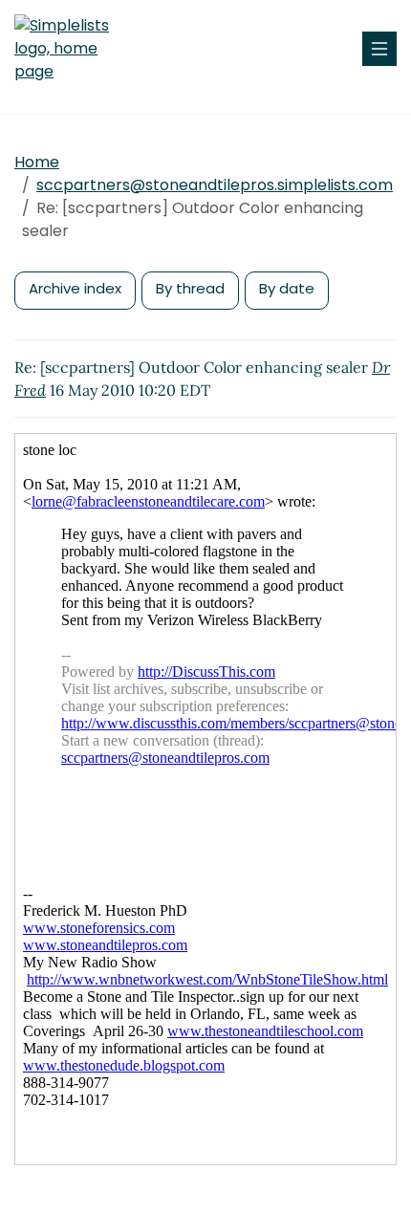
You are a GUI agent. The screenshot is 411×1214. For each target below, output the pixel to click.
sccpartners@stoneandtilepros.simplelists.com (214, 185)
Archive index (75, 288)
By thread (190, 288)
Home (36, 162)
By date (286, 288)
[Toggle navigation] (379, 49)
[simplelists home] (71, 48)
